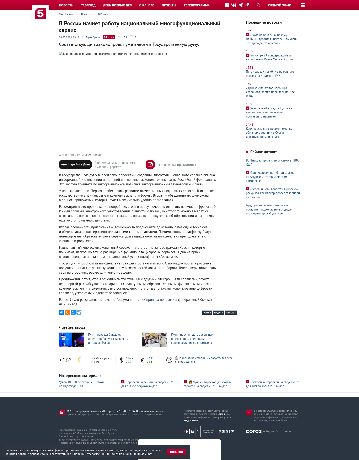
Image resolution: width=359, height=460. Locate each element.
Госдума (218, 312)
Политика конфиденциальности (112, 414)
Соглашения (224, 413)
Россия (207, 312)
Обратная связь (153, 414)
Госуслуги (231, 312)
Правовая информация (79, 414)
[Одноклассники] (67, 312)
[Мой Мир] (73, 312)
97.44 (150, 358)
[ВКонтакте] (61, 312)
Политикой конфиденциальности (131, 454)
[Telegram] (78, 312)
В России (109, 37)
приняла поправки (160, 299)
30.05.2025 (65, 37)
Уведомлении (191, 420)
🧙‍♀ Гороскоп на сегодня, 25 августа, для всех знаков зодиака (203, 359)
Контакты (137, 414)
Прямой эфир (279, 5)
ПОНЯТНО (176, 452)
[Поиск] (258, 5)
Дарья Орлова (93, 37)
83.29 (129, 358)
